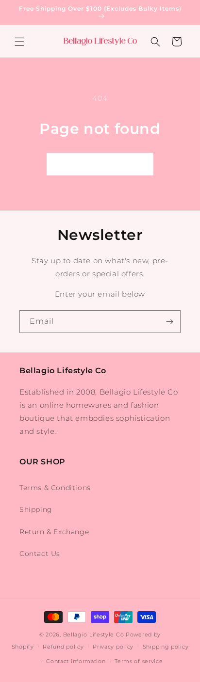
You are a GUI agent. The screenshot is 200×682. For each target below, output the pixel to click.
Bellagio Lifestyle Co (93, 634)
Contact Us (39, 553)
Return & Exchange (54, 531)
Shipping (35, 509)
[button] (19, 41)
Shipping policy (166, 646)
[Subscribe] (169, 321)
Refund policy (63, 646)
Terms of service (139, 661)
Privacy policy (113, 646)
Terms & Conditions (55, 487)
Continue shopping (100, 164)
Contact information (75, 661)
